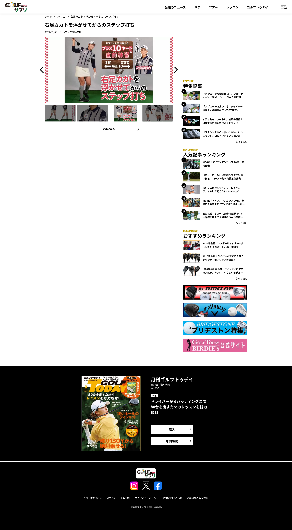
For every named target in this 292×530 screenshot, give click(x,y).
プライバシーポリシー (147, 498)
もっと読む (241, 141)
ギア (197, 7)
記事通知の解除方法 (197, 498)
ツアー (213, 7)
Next (174, 70)
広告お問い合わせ (172, 498)
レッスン (232, 7)
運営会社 (111, 498)
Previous (43, 70)
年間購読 (172, 441)
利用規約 (125, 498)
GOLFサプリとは (93, 498)
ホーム (48, 16)
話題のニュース (175, 7)
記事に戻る (109, 129)
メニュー (284, 7)
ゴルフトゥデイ (257, 7)
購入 (172, 429)
